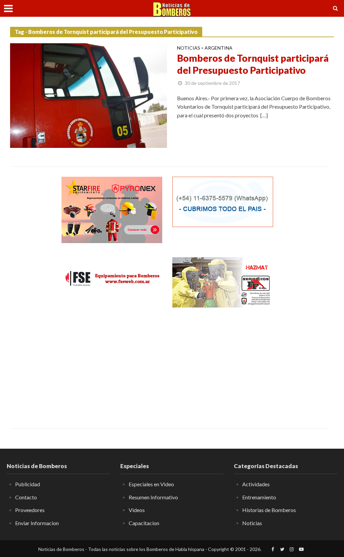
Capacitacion (144, 523)
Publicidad (27, 484)
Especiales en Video (151, 484)
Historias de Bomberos (269, 510)
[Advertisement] (111, 363)
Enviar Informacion (37, 523)
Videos (137, 510)
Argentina (218, 48)
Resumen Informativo (153, 497)
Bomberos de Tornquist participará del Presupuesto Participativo (253, 64)
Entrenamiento (259, 497)
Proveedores (30, 510)
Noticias (188, 48)
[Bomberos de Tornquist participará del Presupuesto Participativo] (88, 95)
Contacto (26, 497)
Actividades (256, 484)
